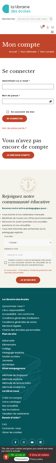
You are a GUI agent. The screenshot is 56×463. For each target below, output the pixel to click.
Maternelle (8, 340)
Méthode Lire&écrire (13, 387)
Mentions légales (11, 326)
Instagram (23, 442)
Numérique (8, 364)
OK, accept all (17, 455)
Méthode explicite (12, 379)
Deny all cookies (40, 455)
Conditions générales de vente (19, 322)
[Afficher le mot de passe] (50, 101)
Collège (6, 348)
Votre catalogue (11, 401)
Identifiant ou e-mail (23, 80)
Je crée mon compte (18, 155)
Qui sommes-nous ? (13, 306)
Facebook (15, 442)
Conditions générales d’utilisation (20, 318)
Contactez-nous (11, 428)
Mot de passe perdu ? (14, 128)
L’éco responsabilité (13, 310)
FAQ (4, 424)
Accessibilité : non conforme (18, 314)
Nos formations (10, 409)
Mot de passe (18, 95)
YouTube (32, 442)
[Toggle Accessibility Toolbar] (6, 457)
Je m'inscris (28, 280)
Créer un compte (12, 397)
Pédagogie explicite (13, 352)
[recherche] (51, 19)
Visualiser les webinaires (15, 413)
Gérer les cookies (12, 432)
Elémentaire (9, 344)
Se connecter (15, 118)
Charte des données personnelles (21, 330)
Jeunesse (7, 360)
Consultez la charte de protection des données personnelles (28, 271)
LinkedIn (40, 442)
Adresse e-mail (11, 249)
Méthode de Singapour (15, 375)
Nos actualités (10, 405)
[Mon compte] (48, 27)
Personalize (22, 459)
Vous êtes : (9, 236)
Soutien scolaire (11, 356)
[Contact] (53, 27)
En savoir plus (10, 270)
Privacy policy (36, 459)
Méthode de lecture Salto (16, 383)
